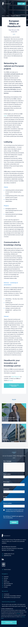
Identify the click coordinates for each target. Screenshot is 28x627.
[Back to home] (6, 5)
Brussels (4, 548)
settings (18, 613)
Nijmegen (4, 550)
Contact (6, 587)
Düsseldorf (8, 548)
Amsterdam (13, 546)
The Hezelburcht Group (7, 539)
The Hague (11, 550)
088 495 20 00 (7, 555)
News (8, 15)
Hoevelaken (20, 548)
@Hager (10, 380)
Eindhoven (14, 548)
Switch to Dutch (7, 569)
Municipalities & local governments (12, 597)
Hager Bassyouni (15, 376)
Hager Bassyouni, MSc (14, 30)
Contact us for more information (14, 385)
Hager (5, 115)
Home (3, 15)
